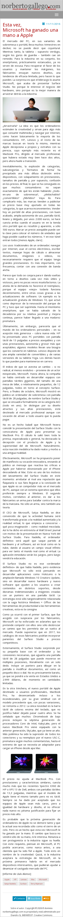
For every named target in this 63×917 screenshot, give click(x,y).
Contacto (20, 898)
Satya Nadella (10, 883)
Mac (33, 879)
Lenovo (24, 879)
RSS (47, 898)
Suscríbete (35, 898)
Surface (23, 883)
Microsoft (43, 879)
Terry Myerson (37, 883)
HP (15, 879)
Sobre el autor (17, 908)
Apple (7, 879)
